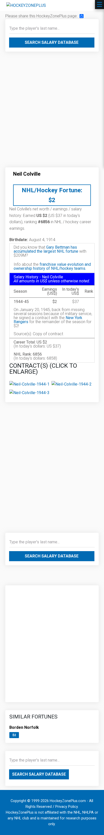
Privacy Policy (66, 807)
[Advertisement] (52, 111)
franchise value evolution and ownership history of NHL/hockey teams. (52, 266)
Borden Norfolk (24, 727)
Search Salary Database (52, 42)
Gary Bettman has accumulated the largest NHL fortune (46, 249)
